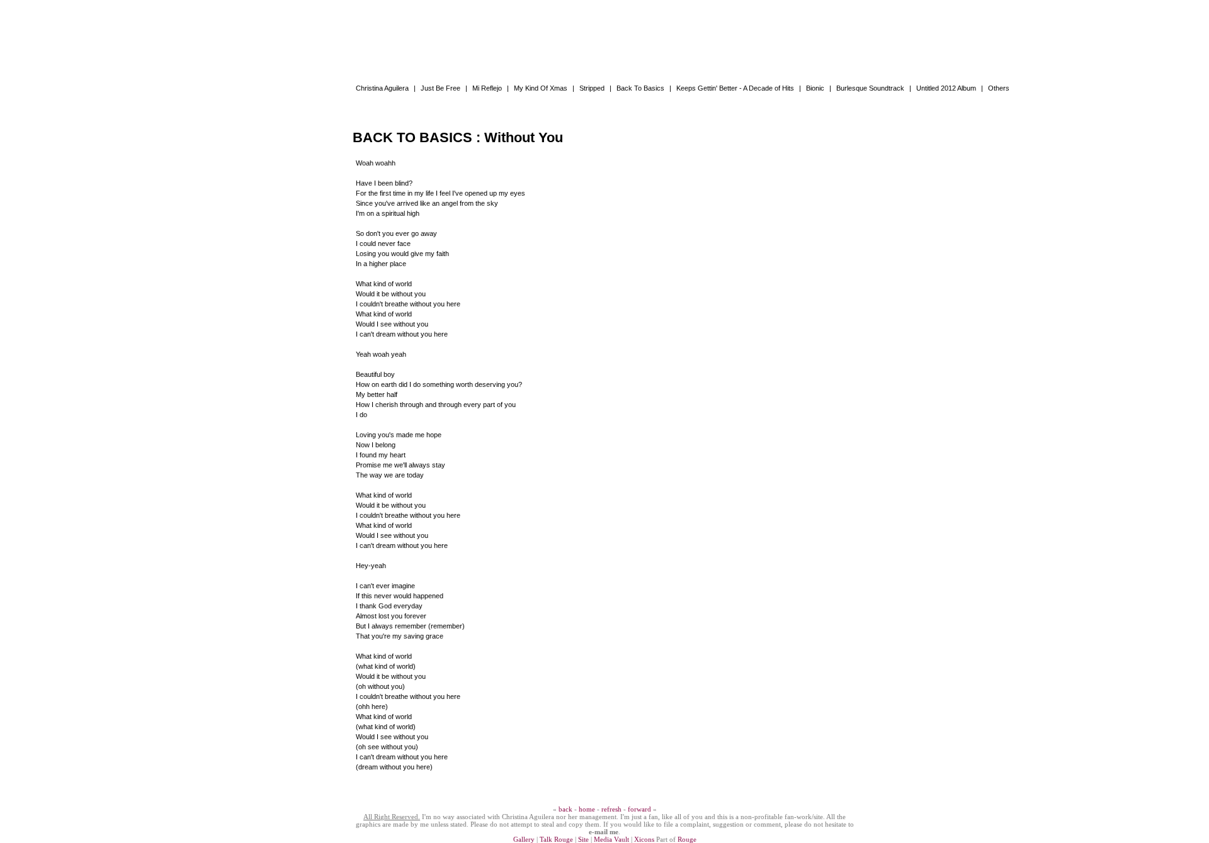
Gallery (524, 839)
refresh (611, 809)
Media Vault (611, 839)
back (565, 809)
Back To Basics (640, 88)
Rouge (687, 839)
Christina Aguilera (382, 88)
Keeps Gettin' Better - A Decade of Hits (735, 88)
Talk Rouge (556, 839)
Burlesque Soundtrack (870, 88)
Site (583, 839)
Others (998, 88)
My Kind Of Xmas (540, 88)
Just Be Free (440, 88)
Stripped (591, 88)
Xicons (644, 839)
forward (639, 809)
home (587, 809)
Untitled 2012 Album (946, 88)
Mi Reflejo (487, 88)
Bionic (815, 88)
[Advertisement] (604, 28)
